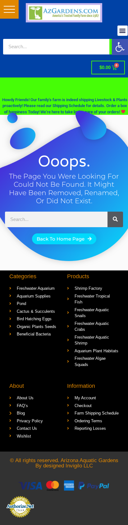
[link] (120, 47)
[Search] (115, 219)
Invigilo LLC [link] (79, 466)
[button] (9, 9)
